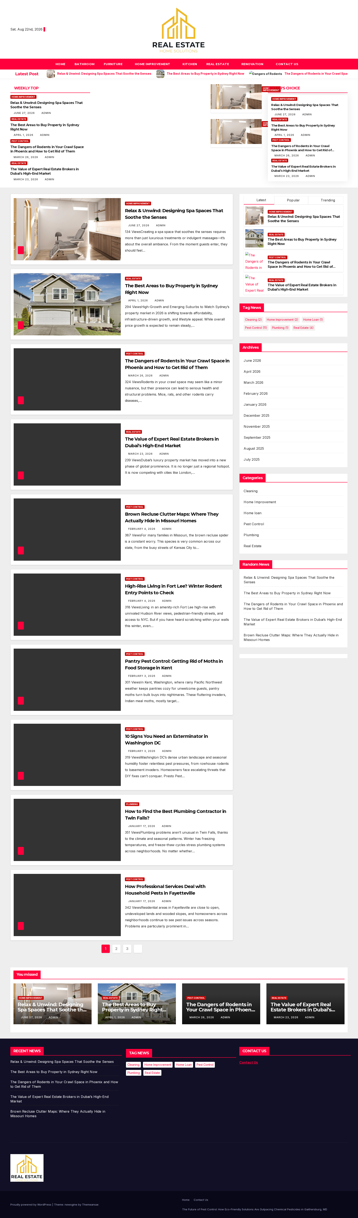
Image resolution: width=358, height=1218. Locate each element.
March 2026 (253, 382)
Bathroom (85, 64)
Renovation (253, 64)
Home (60, 64)
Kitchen (190, 64)
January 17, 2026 (142, 826)
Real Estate (218, 64)
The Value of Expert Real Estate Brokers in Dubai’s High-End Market (44, 171)
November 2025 (257, 426)
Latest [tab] (260, 200)
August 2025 (254, 448)
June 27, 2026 (25, 112)
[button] (344, 64)
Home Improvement (153, 64)
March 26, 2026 (26, 157)
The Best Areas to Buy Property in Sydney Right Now (287, 593)
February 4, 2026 (142, 528)
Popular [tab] (293, 200)
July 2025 (252, 459)
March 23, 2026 (26, 179)
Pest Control (20, 141)
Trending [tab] (327, 200)
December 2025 (256, 415)
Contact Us (287, 64)
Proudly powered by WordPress (31, 1204)
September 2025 (257, 437)
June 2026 (252, 360)
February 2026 (256, 393)
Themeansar (90, 1204)
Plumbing (132, 804)
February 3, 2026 (142, 675)
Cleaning (253, 319)
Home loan (313, 319)
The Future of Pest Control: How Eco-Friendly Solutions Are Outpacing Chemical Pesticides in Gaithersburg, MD (254, 1209)
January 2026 (255, 404)
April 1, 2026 (24, 134)
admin (46, 112)
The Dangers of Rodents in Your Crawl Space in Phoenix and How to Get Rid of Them (47, 149)
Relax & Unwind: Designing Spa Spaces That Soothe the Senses (52, 1009)
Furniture (113, 64)
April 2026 (252, 371)
